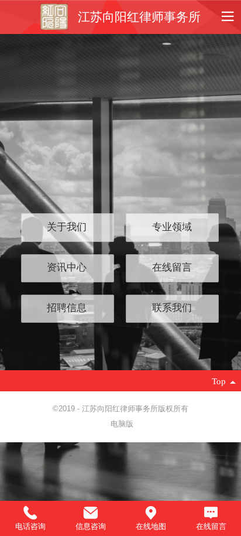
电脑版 (122, 423)
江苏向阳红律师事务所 (139, 16)
